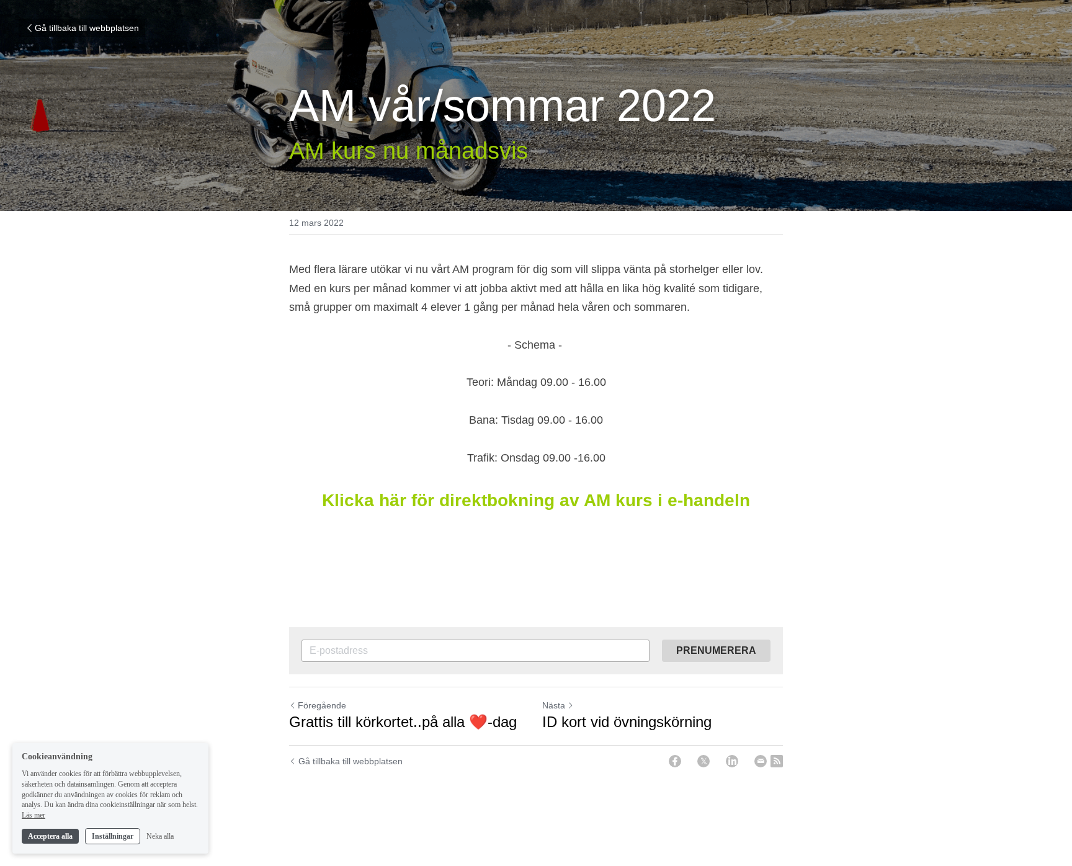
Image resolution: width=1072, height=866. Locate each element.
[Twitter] (703, 761)
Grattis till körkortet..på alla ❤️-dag (403, 721)
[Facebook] (675, 761)
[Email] (760, 761)
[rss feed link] (776, 761)
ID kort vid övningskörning (627, 721)
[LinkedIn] (732, 761)
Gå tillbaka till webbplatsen (87, 28)
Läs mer (33, 815)
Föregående (322, 705)
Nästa (553, 705)
